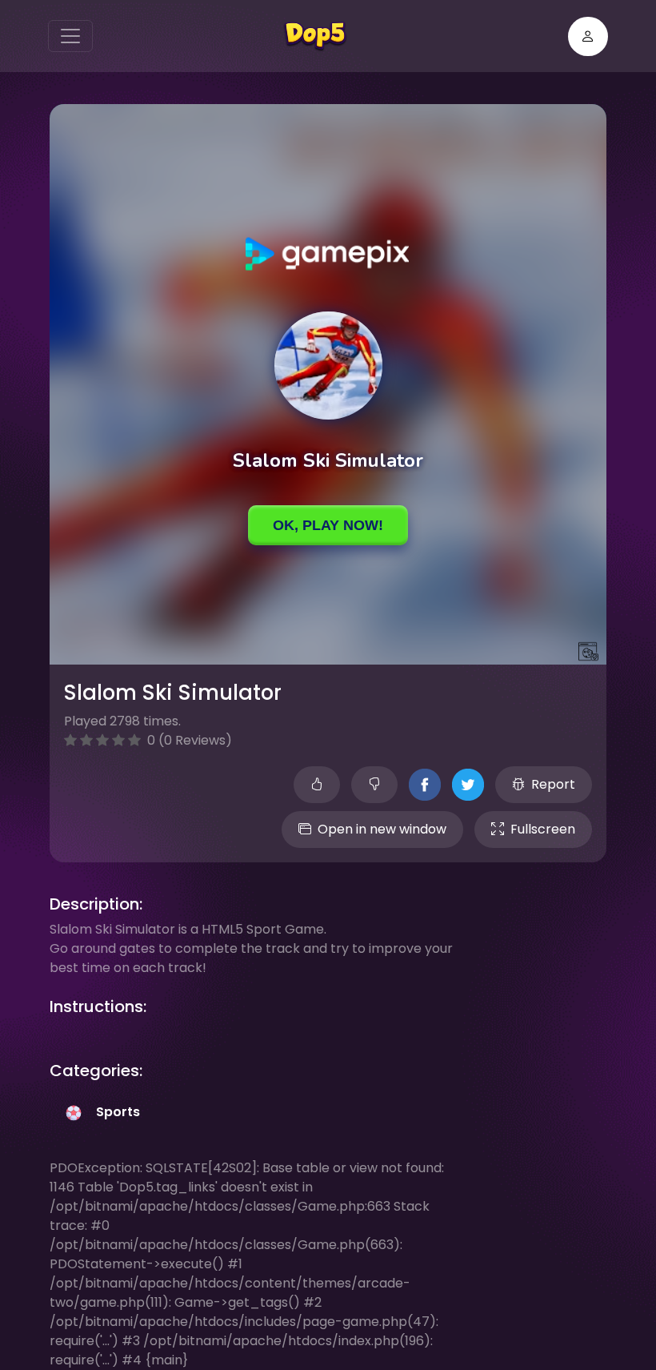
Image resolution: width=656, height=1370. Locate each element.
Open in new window (382, 829)
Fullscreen (542, 829)
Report (553, 784)
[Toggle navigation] (70, 36)
